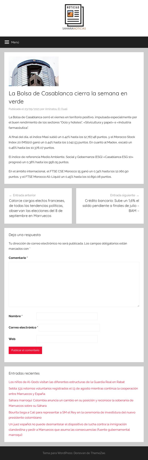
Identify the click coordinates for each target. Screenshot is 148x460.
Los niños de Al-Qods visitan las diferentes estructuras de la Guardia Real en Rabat (67, 382)
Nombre (16, 316)
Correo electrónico (23, 327)
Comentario (18, 258)
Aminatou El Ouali (56, 109)
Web (12, 339)
